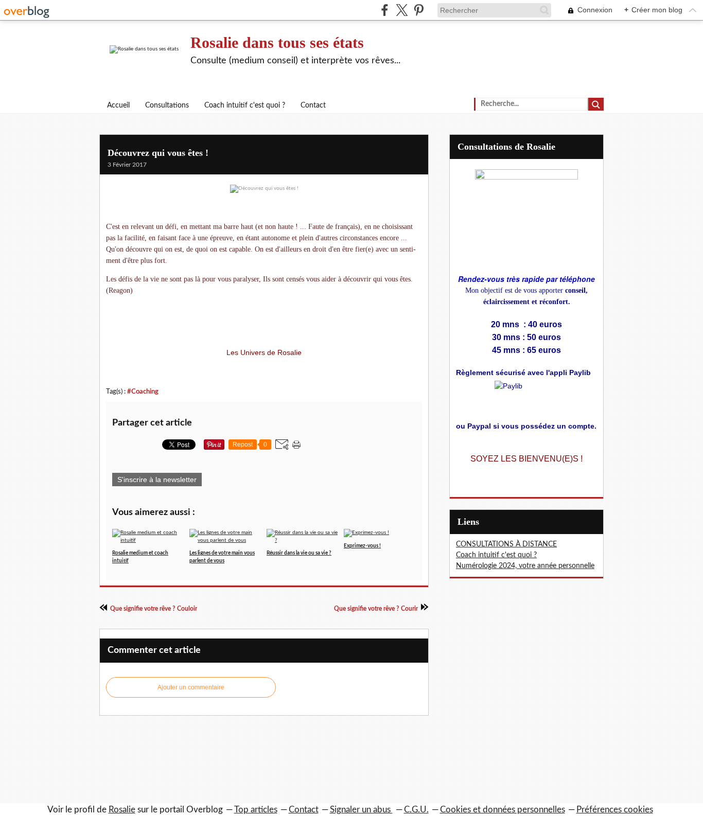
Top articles (255, 809)
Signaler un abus (361, 809)
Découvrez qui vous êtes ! (158, 153)
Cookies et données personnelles (502, 809)
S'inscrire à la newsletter (157, 479)
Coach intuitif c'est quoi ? (244, 105)
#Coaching (143, 391)
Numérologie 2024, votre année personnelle (525, 566)
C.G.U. (416, 809)
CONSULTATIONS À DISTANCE (506, 544)
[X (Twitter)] (401, 10)
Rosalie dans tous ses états (277, 42)
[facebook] (384, 10)
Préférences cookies (614, 809)
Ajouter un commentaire (190, 687)
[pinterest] (418, 10)
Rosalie (122, 809)
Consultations (167, 105)
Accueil (118, 105)
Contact (313, 105)
